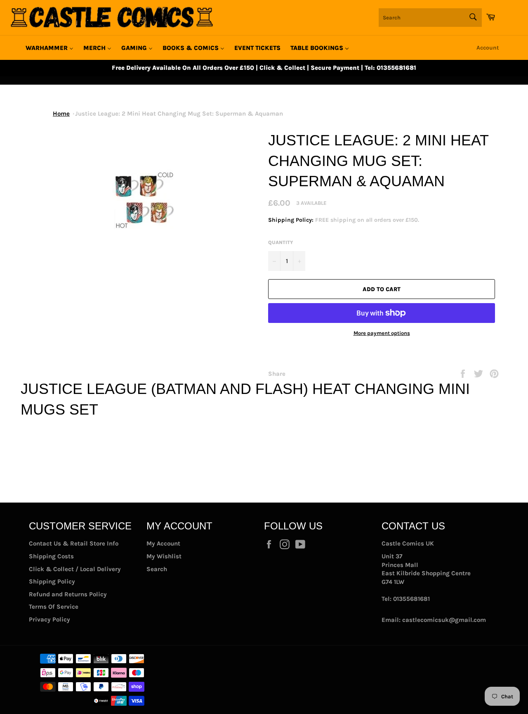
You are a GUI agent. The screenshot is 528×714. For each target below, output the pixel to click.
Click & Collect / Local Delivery (75, 569)
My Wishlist (164, 556)
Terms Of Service (53, 606)
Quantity (280, 242)
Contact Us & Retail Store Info (73, 543)
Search (156, 569)
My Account (163, 543)
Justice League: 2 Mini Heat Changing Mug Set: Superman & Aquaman (179, 113)
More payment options (382, 333)
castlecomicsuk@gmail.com (444, 620)
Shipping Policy (52, 581)
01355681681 (411, 599)
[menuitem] (49, 48)
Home (61, 113)
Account (487, 47)
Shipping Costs (51, 556)
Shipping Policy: (291, 219)
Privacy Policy (49, 619)
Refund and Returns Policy (68, 594)
